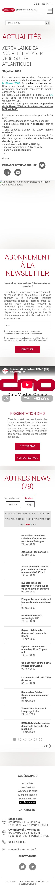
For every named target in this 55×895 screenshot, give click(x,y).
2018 (7, 519)
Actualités (27, 783)
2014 (30, 519)
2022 (30, 513)
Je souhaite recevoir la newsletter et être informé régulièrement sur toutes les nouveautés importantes (25, 339)
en (39, 3)
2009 (27, 524)
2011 (47, 519)
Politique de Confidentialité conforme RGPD (22, 332)
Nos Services (28, 787)
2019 (47, 513)
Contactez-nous (27, 457)
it (52, 3)
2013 (36, 519)
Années (29, 498)
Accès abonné (27, 802)
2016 (18, 519)
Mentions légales (27, 794)
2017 (13, 519)
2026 (7, 513)
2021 (36, 513)
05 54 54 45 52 (17, 841)
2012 (42, 519)
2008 (33, 524)
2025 (13, 513)
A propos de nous (27, 791)
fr (47, 3)
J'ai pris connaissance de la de (23, 332)
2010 (21, 524)
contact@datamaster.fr (22, 849)
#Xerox (5, 158)
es (43, 3)
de (35, 3)
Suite (45, 746)
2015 (24, 519)
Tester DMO (27, 446)
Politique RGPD (27, 798)
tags (29, 504)
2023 (24, 513)
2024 (18, 513)
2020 (42, 513)
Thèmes (13, 504)
